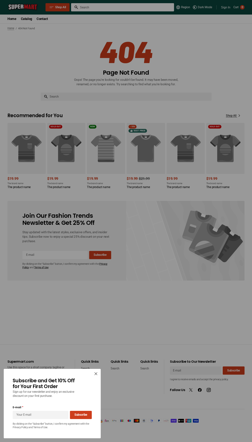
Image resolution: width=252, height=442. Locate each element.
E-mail (17, 407)
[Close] (96, 374)
